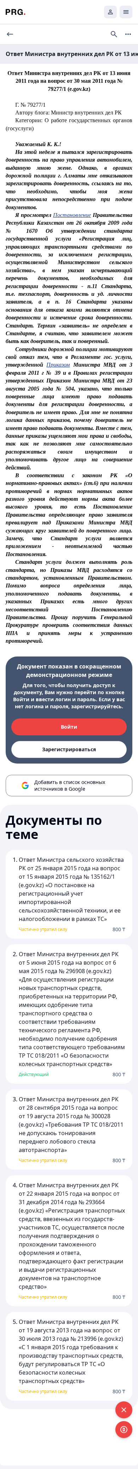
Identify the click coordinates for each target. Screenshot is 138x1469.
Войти (69, 726)
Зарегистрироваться (69, 749)
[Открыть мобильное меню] (126, 12)
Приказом (58, 365)
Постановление (72, 215)
